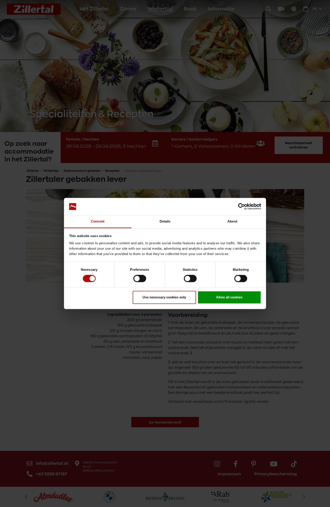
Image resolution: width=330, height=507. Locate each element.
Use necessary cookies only (164, 297)
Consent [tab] (97, 221)
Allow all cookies (229, 297)
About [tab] (232, 221)
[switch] (139, 278)
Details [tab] (165, 221)
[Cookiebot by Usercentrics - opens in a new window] (241, 206)
